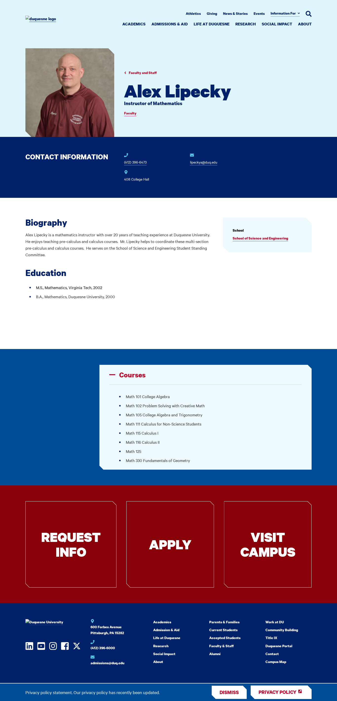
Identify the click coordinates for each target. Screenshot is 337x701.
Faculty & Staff (221, 646)
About (305, 24)
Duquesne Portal (278, 646)
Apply (170, 544)
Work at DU (274, 622)
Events (259, 13)
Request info (71, 544)
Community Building (281, 629)
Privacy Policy (277, 692)
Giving (212, 13)
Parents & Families (224, 622)
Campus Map (275, 661)
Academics (134, 24)
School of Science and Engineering (260, 238)
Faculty (130, 113)
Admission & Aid (166, 629)
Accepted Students (225, 637)
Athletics (193, 13)
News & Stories (235, 13)
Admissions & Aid (169, 24)
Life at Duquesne (211, 24)
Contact (272, 653)
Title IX (271, 637)
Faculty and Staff (142, 72)
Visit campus (267, 544)
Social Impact (277, 24)
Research (245, 24)
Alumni (215, 653)
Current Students (223, 629)
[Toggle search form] (309, 14)
